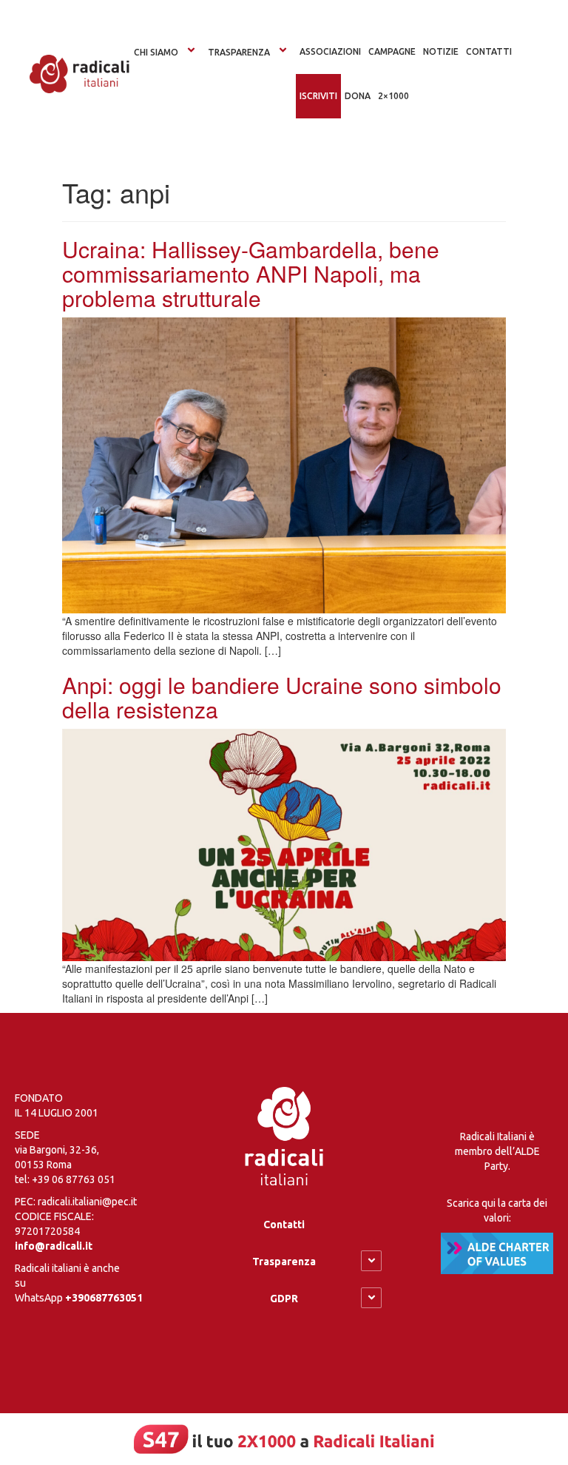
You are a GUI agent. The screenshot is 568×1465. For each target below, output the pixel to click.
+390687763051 (104, 1298)
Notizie (441, 51)
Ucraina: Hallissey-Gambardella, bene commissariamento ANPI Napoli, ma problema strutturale (250, 273)
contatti (489, 51)
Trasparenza (239, 52)
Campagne (392, 51)
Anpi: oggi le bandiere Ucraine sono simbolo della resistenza (281, 697)
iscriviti (318, 96)
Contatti (284, 1224)
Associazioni (330, 51)
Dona (358, 96)
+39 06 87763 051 (73, 1179)
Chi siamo (156, 52)
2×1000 (393, 96)
